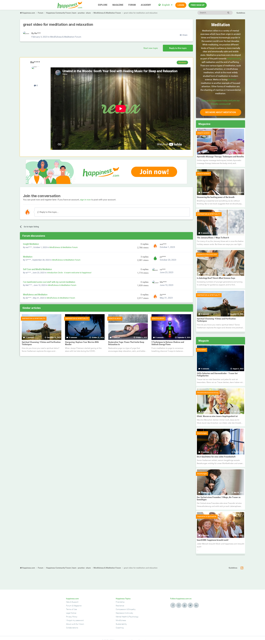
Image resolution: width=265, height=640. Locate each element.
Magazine (77, 606)
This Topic (215, 12)
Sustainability (121, 624)
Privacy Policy (71, 617)
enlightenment (233, 58)
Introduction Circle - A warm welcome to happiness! (69, 272)
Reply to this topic (178, 48)
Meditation (27, 256)
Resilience (120, 606)
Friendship (120, 602)
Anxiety (130, 613)
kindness (232, 79)
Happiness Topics (123, 599)
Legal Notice (71, 613)
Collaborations (72, 628)
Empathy (132, 609)
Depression (120, 613)
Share (184, 35)
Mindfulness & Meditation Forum (65, 37)
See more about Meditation (220, 112)
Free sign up (197, 5)
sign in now (85, 199)
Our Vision (80, 624)
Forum (69, 606)
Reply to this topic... (49, 212)
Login (181, 5)
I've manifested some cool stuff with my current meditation (49, 282)
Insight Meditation (31, 244)
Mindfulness (121, 620)
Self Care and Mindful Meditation (37, 269)
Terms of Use (71, 609)
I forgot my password (75, 620)
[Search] (228, 13)
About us (70, 624)
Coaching (120, 628)
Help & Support (72, 602)
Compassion (121, 609)
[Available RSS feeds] (242, 568)
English (166, 4)
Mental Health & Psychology (127, 617)
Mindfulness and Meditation (35, 294)
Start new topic (150, 48)
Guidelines (240, 13)
